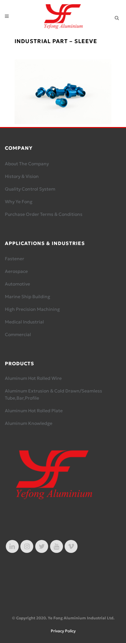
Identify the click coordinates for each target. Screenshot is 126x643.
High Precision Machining (32, 309)
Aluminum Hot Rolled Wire (33, 378)
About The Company (27, 164)
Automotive (17, 284)
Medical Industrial (24, 322)
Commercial (18, 334)
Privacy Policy (63, 630)
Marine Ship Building (27, 296)
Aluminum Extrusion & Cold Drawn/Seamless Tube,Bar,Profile (53, 394)
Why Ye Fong (18, 202)
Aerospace (16, 271)
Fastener (14, 259)
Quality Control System (30, 189)
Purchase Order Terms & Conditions (43, 214)
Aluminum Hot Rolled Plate (34, 411)
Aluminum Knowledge (28, 423)
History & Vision (22, 176)
